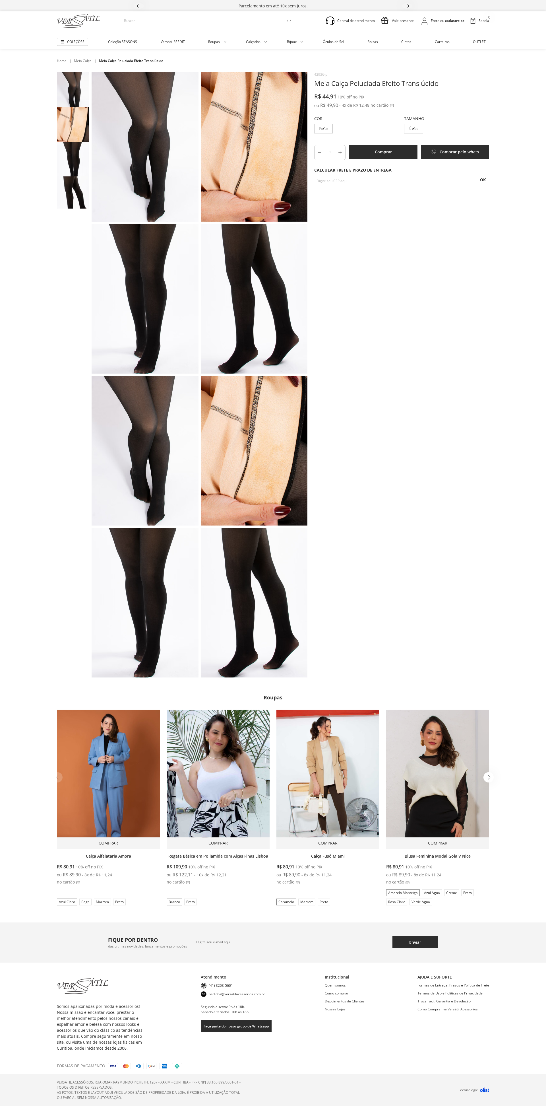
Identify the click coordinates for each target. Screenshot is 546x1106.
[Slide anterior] (57, 777)
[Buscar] (289, 20)
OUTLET (479, 41)
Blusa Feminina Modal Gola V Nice (438, 856)
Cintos (406, 41)
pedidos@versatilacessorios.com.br (237, 994)
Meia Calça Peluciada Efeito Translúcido (131, 60)
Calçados (253, 41)
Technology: (468, 1090)
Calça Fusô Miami (328, 856)
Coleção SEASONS (122, 41)
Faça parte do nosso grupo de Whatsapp (236, 1026)
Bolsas (372, 41)
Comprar (383, 152)
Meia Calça (85, 60)
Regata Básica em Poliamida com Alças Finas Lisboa (218, 856)
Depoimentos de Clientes (345, 1001)
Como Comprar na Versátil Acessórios (447, 1009)
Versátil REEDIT (173, 41)
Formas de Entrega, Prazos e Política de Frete (453, 985)
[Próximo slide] (488, 777)
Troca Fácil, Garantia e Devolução (444, 1001)
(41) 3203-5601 (221, 985)
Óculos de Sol (333, 41)
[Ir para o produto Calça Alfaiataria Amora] (108, 779)
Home (64, 60)
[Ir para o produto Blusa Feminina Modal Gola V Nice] (437, 779)
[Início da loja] (78, 21)
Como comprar (337, 993)
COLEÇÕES (75, 41)
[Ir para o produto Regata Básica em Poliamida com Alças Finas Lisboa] (218, 779)
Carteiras (442, 41)
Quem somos (335, 985)
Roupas (214, 41)
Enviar (415, 942)
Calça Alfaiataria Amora (108, 856)
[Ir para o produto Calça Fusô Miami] (327, 779)
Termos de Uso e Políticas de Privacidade (450, 993)
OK (483, 179)
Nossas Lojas (335, 1009)
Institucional (337, 977)
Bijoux (292, 41)
